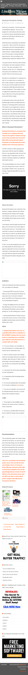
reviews (6, 518)
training (4, 629)
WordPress (23, 671)
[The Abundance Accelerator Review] (8, 510)
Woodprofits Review (7, 577)
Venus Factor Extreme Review (10, 574)
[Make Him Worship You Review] (16, 493)
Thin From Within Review (9, 568)
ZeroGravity (21, 664)
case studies (6, 617)
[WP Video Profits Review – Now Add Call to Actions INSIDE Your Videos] (6, 495)
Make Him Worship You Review (16, 497)
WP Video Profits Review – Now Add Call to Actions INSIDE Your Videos (6, 503)
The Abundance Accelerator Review (8, 514)
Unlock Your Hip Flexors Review (10, 571)
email (18, 385)
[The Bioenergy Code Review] (16, 501)
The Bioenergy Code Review (15, 506)
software (5, 626)
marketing (5, 620)
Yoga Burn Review (7, 580)
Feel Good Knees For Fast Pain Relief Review (8, 527)
